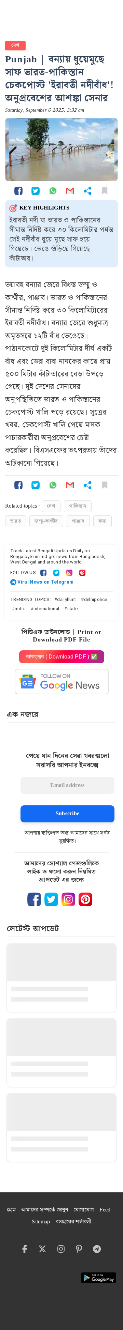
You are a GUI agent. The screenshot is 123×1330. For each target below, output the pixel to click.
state (72, 608)
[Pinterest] (82, 572)
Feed (104, 1210)
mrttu (20, 608)
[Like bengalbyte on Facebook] (34, 899)
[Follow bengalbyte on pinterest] (85, 899)
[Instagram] (69, 572)
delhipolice (95, 599)
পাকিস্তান (77, 506)
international (46, 608)
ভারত (15, 521)
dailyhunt (66, 599)
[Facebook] (43, 572)
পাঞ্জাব (78, 521)
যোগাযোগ (83, 1210)
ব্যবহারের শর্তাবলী (73, 1222)
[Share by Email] (70, 190)
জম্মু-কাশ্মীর (46, 521)
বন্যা (102, 521)
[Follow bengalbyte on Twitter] (51, 899)
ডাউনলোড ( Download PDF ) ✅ (61, 657)
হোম (11, 1210)
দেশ (15, 45)
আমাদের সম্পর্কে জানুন (44, 1210)
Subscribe (68, 813)
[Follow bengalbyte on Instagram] (68, 899)
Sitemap (41, 1222)
